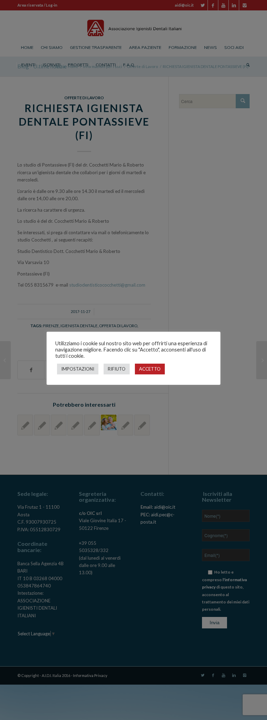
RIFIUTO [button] (117, 369)
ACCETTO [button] (150, 369)
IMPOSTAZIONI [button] (77, 369)
